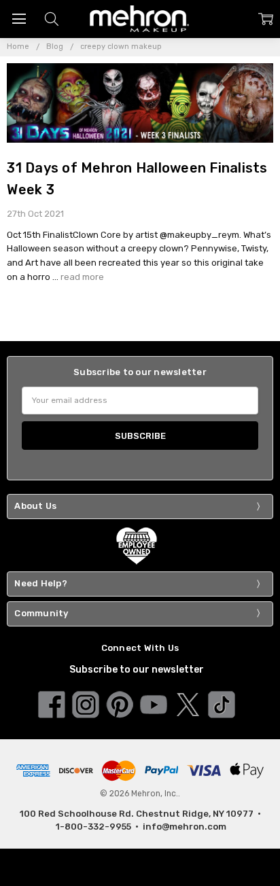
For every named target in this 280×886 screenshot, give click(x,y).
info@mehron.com (184, 826)
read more (82, 277)
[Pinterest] (120, 703)
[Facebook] (52, 703)
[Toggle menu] (18, 18)
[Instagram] (86, 703)
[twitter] (188, 703)
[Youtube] (154, 703)
